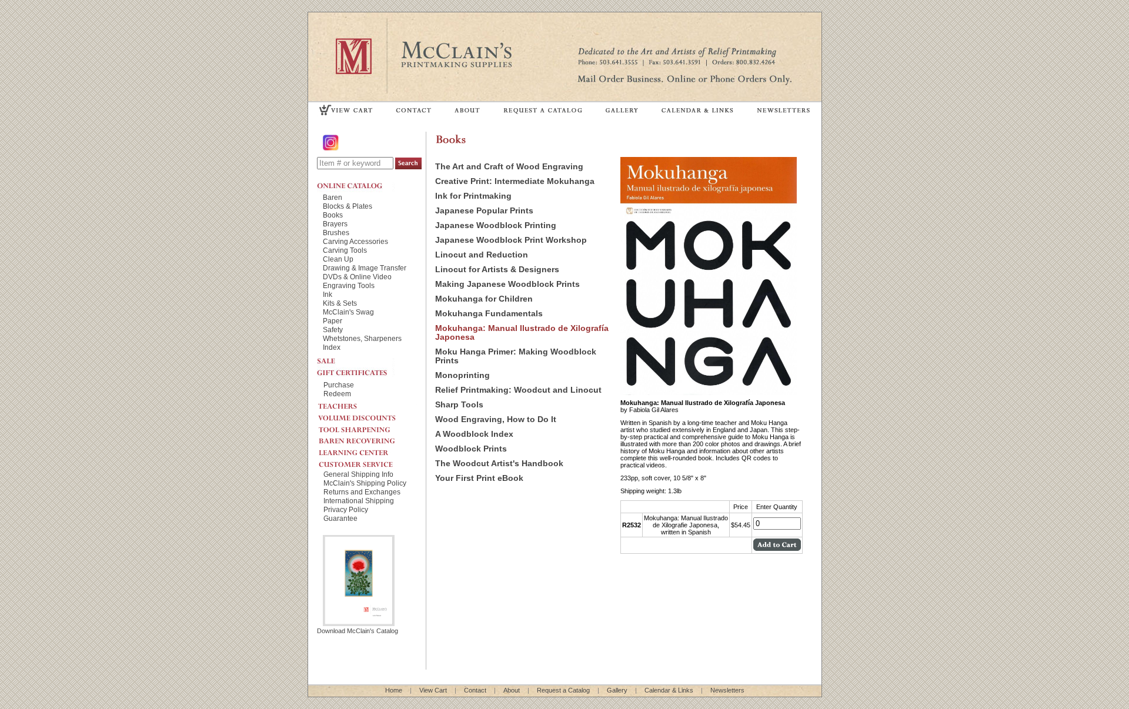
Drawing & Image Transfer (364, 268)
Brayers (335, 224)
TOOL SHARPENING (367, 426)
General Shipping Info (358, 474)
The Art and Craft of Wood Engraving (509, 166)
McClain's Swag (348, 312)
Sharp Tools (459, 404)
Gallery (617, 690)
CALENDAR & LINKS (697, 109)
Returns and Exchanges (361, 492)
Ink (327, 294)
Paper (332, 321)
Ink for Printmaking (473, 196)
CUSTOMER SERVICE (367, 461)
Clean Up (338, 259)
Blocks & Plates (347, 206)
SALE (356, 359)
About (511, 690)
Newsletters (727, 690)
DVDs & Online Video (357, 276)
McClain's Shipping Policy (364, 483)
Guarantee (340, 518)
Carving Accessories (355, 241)
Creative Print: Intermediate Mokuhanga (514, 181)
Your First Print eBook (479, 478)
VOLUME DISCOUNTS (367, 415)
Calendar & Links (668, 690)
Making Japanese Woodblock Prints (507, 284)
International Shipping (358, 500)
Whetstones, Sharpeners (362, 338)
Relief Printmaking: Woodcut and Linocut (518, 390)
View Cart (433, 690)
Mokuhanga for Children (484, 299)
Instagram (331, 143)
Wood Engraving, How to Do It (495, 419)
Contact (475, 690)
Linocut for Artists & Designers (497, 269)
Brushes (336, 232)
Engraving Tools (349, 285)
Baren (332, 197)
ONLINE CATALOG (356, 185)
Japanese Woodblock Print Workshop (511, 240)
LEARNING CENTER (367, 450)
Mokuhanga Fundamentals (489, 313)
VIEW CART (346, 109)
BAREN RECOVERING (367, 438)
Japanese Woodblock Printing (495, 225)
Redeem (337, 393)
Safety (333, 329)
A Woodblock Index (474, 434)
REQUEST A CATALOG (543, 109)
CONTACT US (414, 109)
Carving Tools (345, 250)
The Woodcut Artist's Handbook (499, 463)
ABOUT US (467, 109)
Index (331, 347)
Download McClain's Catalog (357, 630)
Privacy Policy (345, 509)
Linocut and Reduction (481, 254)
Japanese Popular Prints (484, 210)
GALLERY (622, 109)
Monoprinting (462, 375)
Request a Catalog (563, 690)
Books (333, 215)
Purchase (338, 385)
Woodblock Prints (471, 448)
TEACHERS (367, 404)
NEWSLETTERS (782, 109)
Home (393, 690)
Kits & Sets (340, 303)
